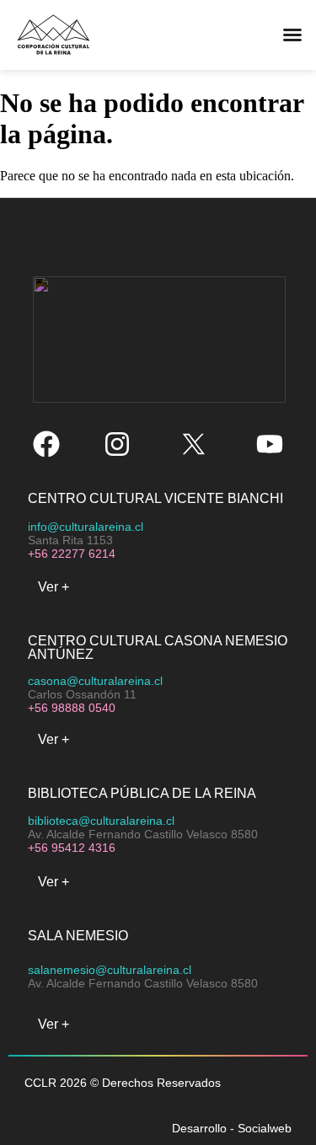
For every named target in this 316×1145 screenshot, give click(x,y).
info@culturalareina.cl (85, 526)
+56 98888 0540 (71, 707)
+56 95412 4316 (71, 847)
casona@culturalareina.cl (95, 681)
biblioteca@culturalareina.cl (101, 820)
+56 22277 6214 (71, 553)
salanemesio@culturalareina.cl (109, 969)
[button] (203, 34)
